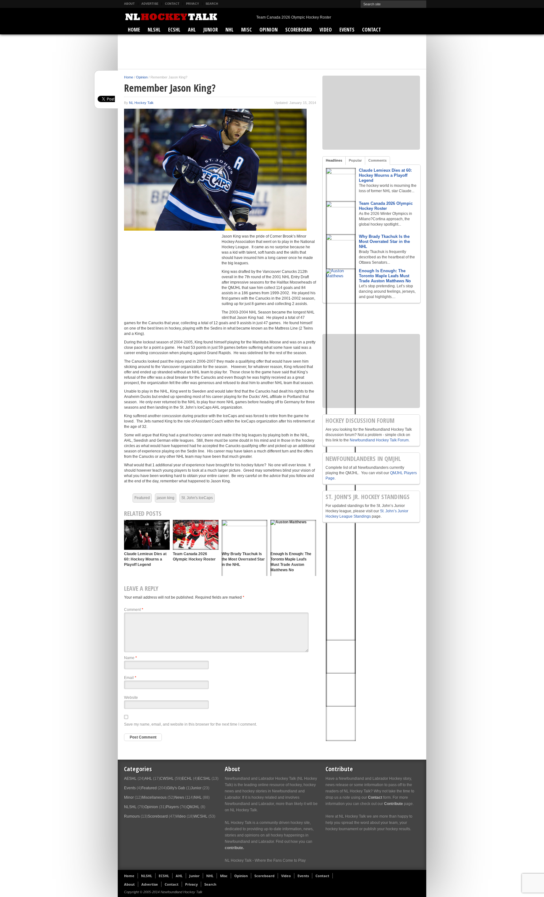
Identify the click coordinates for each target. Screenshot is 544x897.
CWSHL (167, 778)
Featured (142, 498)
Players (172, 807)
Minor (129, 797)
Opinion (268, 29)
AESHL (130, 778)
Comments (377, 160)
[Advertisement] (272, 51)
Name (130, 658)
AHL (192, 29)
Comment (133, 609)
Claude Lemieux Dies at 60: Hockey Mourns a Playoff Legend (145, 559)
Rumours (132, 816)
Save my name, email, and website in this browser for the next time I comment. (190, 724)
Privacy (192, 3)
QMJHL (193, 807)
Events (346, 29)
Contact (172, 3)
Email (130, 678)
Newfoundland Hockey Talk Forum (379, 440)
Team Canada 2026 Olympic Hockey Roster (293, 17)
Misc (246, 29)
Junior (210, 29)
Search (212, 3)
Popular (355, 160)
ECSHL (174, 29)
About (129, 3)
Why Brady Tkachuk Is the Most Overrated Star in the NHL (384, 241)
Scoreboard (298, 29)
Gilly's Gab (176, 788)
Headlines (334, 160)
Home (134, 29)
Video (326, 29)
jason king (165, 498)
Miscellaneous (154, 797)
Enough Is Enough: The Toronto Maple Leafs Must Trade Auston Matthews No (385, 275)
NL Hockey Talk (141, 103)
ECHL (187, 778)
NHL (229, 29)
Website (131, 697)
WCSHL (200, 816)
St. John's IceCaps (197, 498)
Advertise (149, 3)
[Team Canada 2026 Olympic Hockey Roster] (195, 535)
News (179, 797)
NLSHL (154, 29)
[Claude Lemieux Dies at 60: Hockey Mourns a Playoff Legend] (147, 535)
